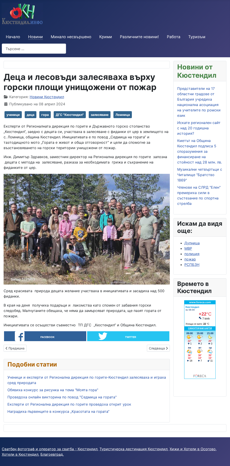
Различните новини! (139, 36)
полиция (191, 254)
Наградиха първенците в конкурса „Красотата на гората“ (58, 411)
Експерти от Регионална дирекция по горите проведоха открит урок (69, 404)
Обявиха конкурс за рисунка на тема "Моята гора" (52, 390)
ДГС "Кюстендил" (70, 115)
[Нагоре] (222, 457)
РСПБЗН (191, 264)
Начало (13, 36)
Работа (173, 36)
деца (30, 115)
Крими (105, 36)
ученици (13, 115)
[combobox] (34, 49)
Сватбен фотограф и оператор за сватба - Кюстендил (49, 449)
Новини (35, 36)
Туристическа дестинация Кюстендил (134, 449)
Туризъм (196, 36)
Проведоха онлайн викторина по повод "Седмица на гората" (62, 397)
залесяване (99, 115)
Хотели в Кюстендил (20, 454)
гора (45, 115)
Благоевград (51, 454)
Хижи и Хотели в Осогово (193, 449)
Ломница (122, 115)
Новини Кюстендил (47, 97)
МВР (188, 248)
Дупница (192, 243)
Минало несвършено (71, 36)
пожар (190, 259)
